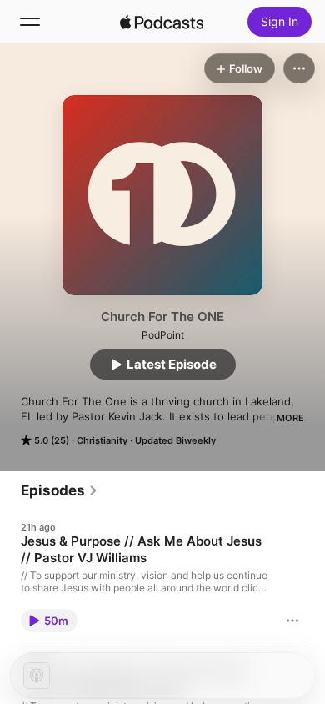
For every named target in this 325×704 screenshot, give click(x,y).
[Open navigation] (30, 21)
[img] (162, 21)
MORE (290, 418)
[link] (59, 490)
